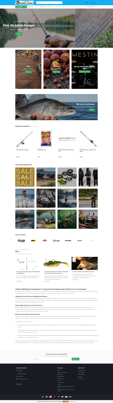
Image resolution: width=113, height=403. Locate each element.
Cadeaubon (31, 6)
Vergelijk (79, 376)
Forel (16, 210)
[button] (1, 28)
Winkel (36, 6)
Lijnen (58, 168)
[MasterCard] (58, 397)
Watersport (38, 168)
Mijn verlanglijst (81, 374)
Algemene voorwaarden (62, 372)
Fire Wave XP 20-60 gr (22, 150)
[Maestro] (54, 397)
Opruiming (17, 168)
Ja (63, 401)
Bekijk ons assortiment (84, 71)
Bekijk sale (28, 71)
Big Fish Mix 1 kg (41, 150)
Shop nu (56, 33)
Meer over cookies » (72, 401)
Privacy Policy (60, 374)
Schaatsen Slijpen (61, 382)
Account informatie (82, 370)
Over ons (50, 6)
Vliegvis (80, 189)
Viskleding (81, 168)
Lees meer (19, 281)
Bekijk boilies (56, 71)
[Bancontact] (62, 397)
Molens (37, 189)
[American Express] (42, 397)
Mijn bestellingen (81, 372)
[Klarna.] (50, 397)
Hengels (80, 210)
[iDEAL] (46, 397)
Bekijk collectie (34, 126)
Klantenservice (43, 6)
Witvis (37, 210)
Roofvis (58, 210)
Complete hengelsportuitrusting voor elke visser (65, 387)
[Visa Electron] (70, 397)
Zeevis (16, 189)
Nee (67, 401)
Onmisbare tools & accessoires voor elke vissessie (65, 390)
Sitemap (59, 380)
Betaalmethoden (60, 376)
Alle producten (81, 378)
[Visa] (66, 397)
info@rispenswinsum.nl (22, 379)
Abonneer (76, 359)
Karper (58, 189)
